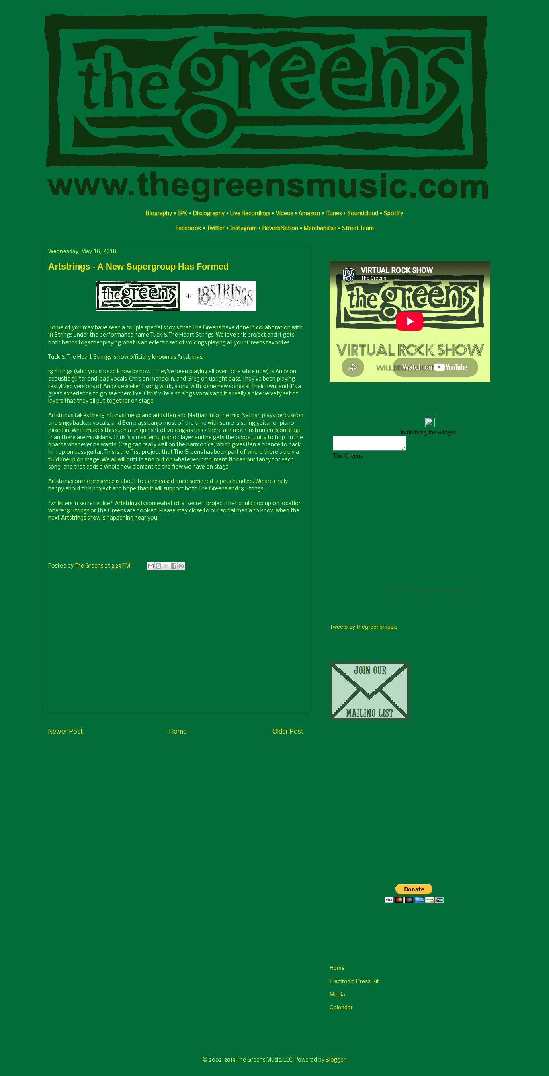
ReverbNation (280, 229)
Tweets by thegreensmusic (363, 626)
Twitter (216, 229)
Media (337, 994)
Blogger (336, 1060)
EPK (182, 214)
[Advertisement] (176, 650)
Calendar (341, 1007)
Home (178, 731)
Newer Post (65, 731)
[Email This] (151, 566)
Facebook (188, 229)
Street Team (358, 229)
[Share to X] (166, 566)
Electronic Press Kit (354, 981)
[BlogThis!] (158, 566)
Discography (209, 214)
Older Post (288, 731)
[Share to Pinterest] (181, 566)
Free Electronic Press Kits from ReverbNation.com (430, 590)
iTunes (334, 214)
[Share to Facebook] (174, 566)
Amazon (309, 214)
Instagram (243, 229)
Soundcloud (362, 214)
